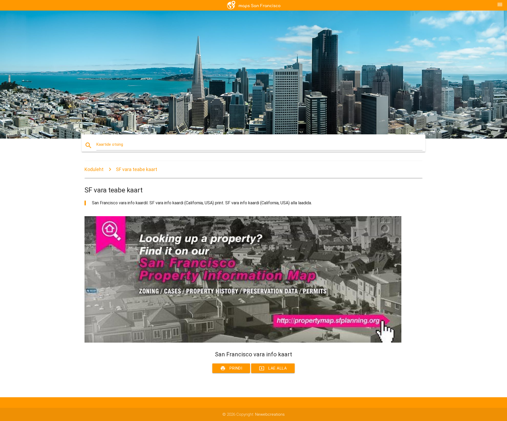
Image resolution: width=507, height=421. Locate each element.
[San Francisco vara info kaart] (242, 341)
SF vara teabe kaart (136, 169)
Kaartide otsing (109, 144)
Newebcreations (270, 414)
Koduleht (94, 169)
